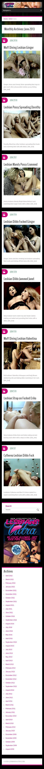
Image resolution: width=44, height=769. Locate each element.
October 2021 (10, 598)
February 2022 (10, 583)
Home (6, 19)
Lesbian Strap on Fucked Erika (20, 398)
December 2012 (11, 675)
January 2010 (10, 731)
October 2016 (10, 616)
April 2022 (9, 576)
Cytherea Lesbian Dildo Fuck (19, 455)
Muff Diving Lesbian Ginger (19, 47)
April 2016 (9, 638)
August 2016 (10, 624)
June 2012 (9, 697)
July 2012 (9, 694)
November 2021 (11, 594)
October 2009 (10, 742)
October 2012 (10, 683)
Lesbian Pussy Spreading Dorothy (22, 107)
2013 (10, 19)
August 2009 (10, 749)
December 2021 (11, 590)
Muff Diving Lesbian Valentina (20, 338)
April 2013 (9, 660)
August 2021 (10, 605)
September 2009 (11, 745)
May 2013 (9, 657)
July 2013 (9, 649)
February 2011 (10, 708)
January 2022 (10, 587)
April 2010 (9, 720)
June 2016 (9, 631)
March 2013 (10, 664)
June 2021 (9, 612)
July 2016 (9, 627)
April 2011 (9, 701)
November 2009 (11, 738)
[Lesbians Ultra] (22, 5)
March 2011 (9, 705)
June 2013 (9, 653)
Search (8, 506)
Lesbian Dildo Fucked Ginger (19, 221)
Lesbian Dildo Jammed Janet (19, 278)
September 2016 (11, 620)
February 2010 (10, 727)
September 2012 (11, 686)
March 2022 (10, 579)
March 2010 (10, 723)
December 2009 (11, 734)
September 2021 (11, 601)
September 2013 (11, 642)
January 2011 (10, 712)
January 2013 (10, 672)
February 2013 (10, 668)
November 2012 (11, 679)
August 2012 (10, 690)
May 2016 (9, 635)
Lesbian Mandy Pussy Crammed (21, 164)
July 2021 (9, 609)
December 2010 (11, 716)
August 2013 (10, 646)
